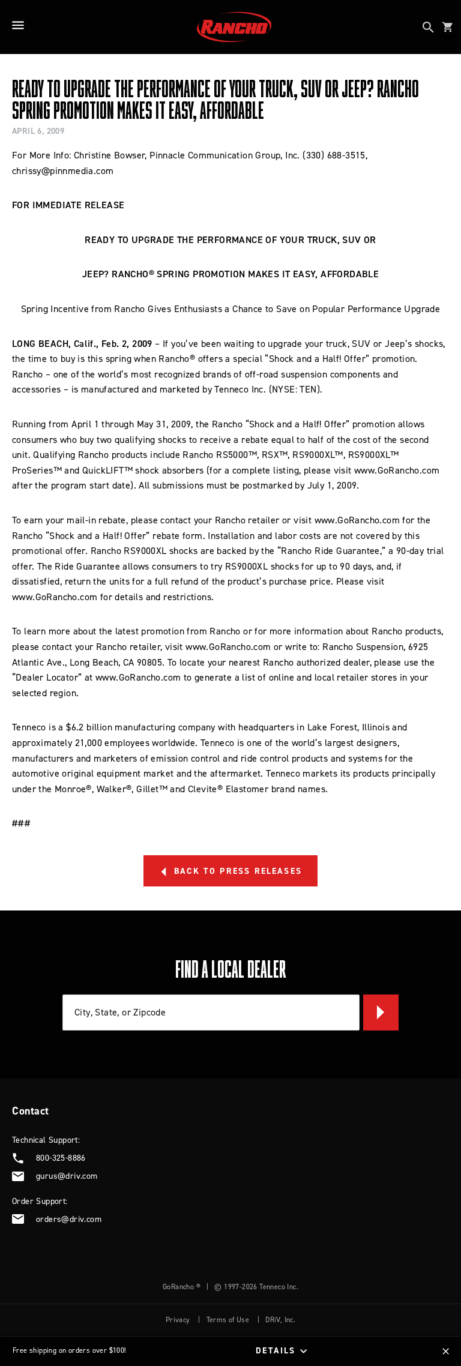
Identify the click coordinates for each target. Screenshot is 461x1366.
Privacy (178, 1320)
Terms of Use (228, 1320)
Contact (30, 1111)
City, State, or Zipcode (120, 1012)
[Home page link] (234, 27)
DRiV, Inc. (280, 1320)
